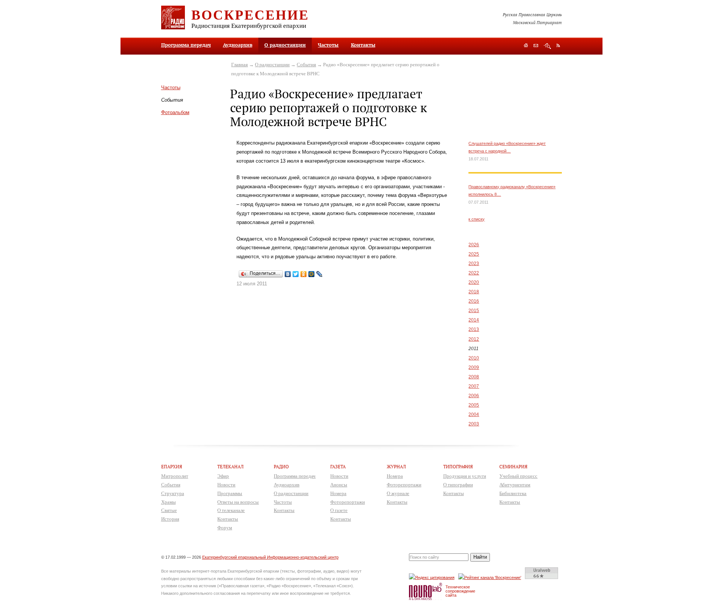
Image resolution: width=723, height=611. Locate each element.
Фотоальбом (175, 112)
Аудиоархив (237, 44)
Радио (281, 466)
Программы (229, 493)
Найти (480, 557)
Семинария (513, 466)
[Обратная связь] (536, 46)
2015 (473, 310)
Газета (338, 466)
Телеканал (230, 466)
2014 (473, 320)
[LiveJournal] (319, 274)
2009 (473, 367)
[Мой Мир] (312, 274)
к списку (476, 219)
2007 (473, 386)
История (170, 519)
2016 (473, 301)
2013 (473, 329)
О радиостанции (285, 44)
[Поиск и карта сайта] (547, 46)
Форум (224, 527)
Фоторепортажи (347, 502)
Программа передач (186, 44)
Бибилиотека (512, 493)
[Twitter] (296, 274)
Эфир (223, 476)
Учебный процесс (518, 476)
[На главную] (526, 46)
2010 (473, 358)
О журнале (398, 493)
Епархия (171, 466)
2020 (473, 282)
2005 (473, 405)
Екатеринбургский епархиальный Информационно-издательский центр (270, 557)
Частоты (328, 44)
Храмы (168, 502)
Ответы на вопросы (238, 502)
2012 (473, 339)
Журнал (396, 466)
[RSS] (558, 45)
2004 (473, 414)
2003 (473, 424)
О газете (339, 510)
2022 (473, 273)
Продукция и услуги (464, 476)
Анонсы (338, 485)
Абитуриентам (514, 485)
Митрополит (174, 476)
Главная (239, 64)
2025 (473, 254)
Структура (172, 493)
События (306, 64)
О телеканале (231, 510)
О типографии (458, 485)
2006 (473, 395)
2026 (473, 244)
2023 (473, 263)
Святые (169, 510)
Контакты (363, 44)
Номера (338, 493)
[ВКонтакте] (288, 274)
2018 (473, 291)
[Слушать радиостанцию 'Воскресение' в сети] (490, 577)
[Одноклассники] (304, 274)
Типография (458, 466)
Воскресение (250, 14)
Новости (226, 485)
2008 (473, 376)
